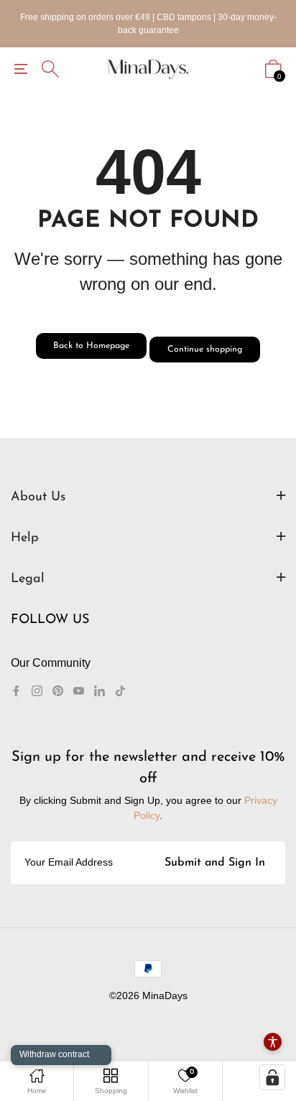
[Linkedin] (99, 690)
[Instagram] (37, 690)
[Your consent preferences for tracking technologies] (272, 1077)
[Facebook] (16, 690)
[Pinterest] (57, 690)
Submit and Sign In (215, 862)
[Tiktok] (120, 690)
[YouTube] (78, 690)
